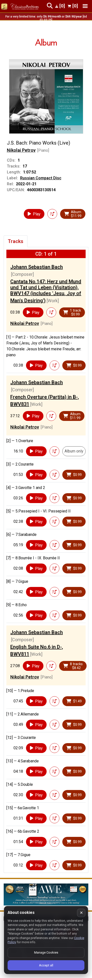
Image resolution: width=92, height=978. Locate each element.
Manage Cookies (46, 952)
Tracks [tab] (15, 241)
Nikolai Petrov (21, 150)
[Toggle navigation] (85, 6)
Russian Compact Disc (40, 178)
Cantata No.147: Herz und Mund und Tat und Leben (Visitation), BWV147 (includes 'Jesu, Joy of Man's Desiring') (45, 291)
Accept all (46, 965)
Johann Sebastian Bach (36, 267)
